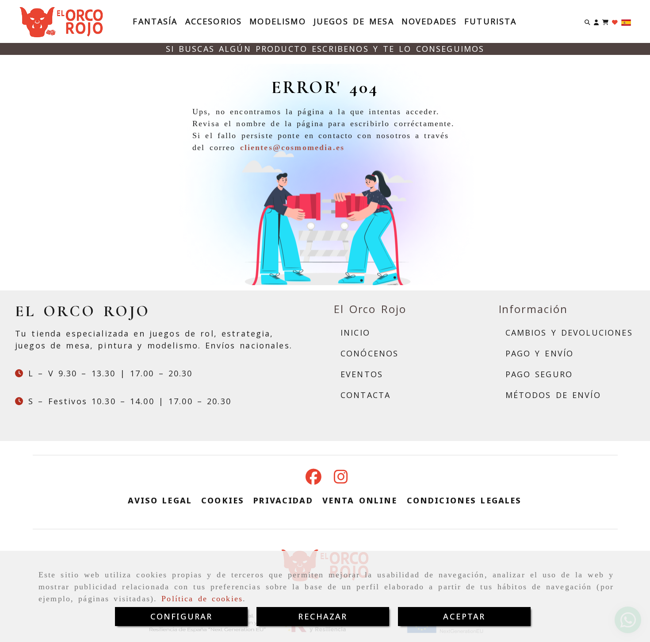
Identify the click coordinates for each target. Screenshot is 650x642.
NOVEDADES (429, 21)
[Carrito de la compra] (605, 21)
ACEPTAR (464, 616)
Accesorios (213, 21)
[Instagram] (340, 479)
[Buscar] (587, 21)
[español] (626, 21)
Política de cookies (202, 598)
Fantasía (155, 21)
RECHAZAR (322, 616)
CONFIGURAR (181, 616)
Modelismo (277, 21)
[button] (596, 21)
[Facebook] (313, 479)
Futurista (490, 21)
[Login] (614, 21)
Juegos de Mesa (354, 21)
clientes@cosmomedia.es (292, 147)
